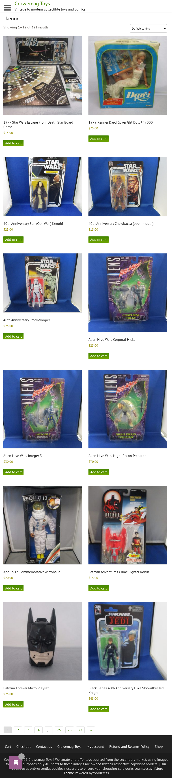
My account (95, 746)
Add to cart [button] (13, 143)
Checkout (23, 746)
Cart (8, 746)
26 (70, 730)
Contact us (44, 746)
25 (59, 730)
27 (80, 730)
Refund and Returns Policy (129, 746)
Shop (159, 746)
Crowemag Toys (69, 746)
